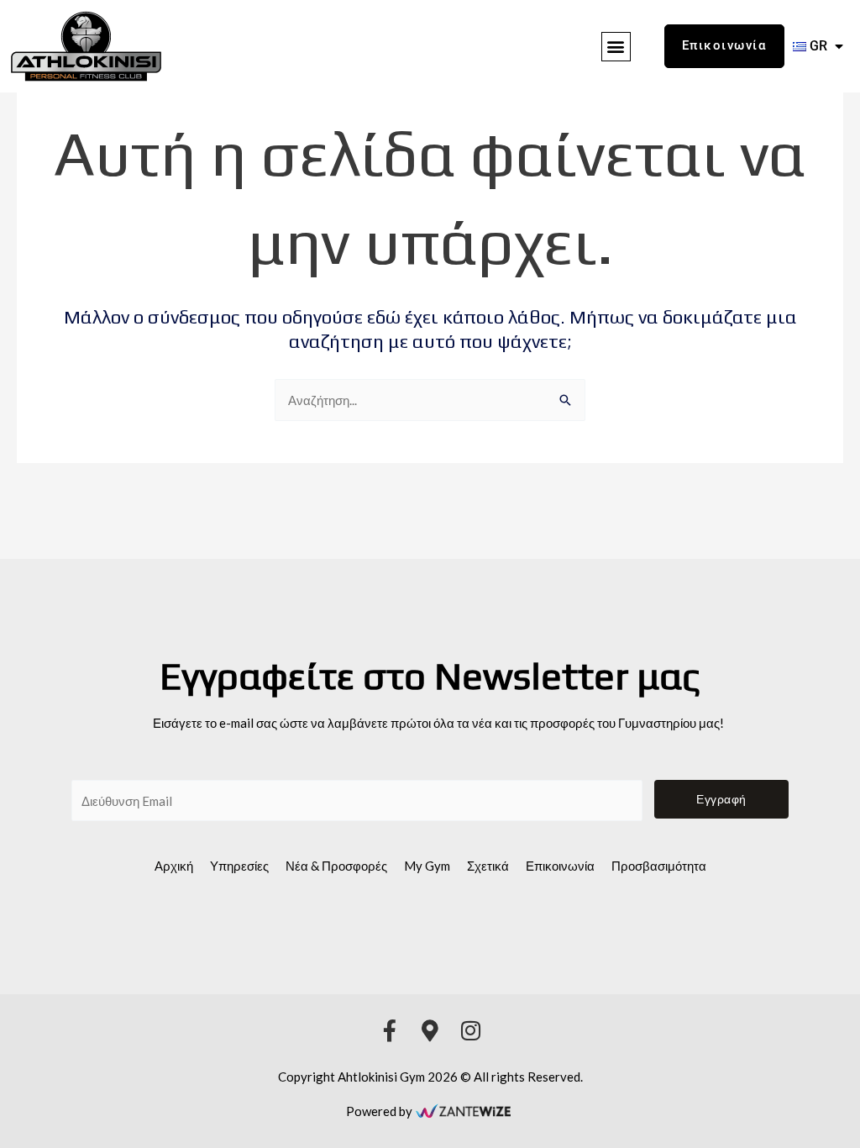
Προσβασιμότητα (658, 865)
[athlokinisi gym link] (86, 46)
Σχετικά (488, 865)
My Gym (427, 865)
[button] (616, 46)
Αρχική (174, 865)
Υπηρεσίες (239, 865)
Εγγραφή (721, 799)
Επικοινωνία (560, 865)
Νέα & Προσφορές (336, 865)
